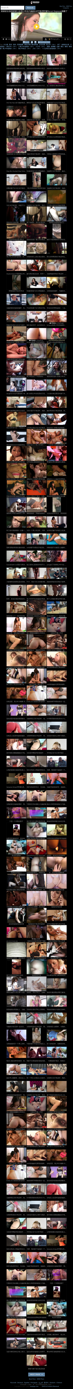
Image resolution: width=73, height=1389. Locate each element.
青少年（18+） (51, 44)
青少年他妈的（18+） (10, 48)
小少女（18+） (41, 46)
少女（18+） (37, 48)
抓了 (58, 44)
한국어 (46, 1382)
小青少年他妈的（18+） (26, 46)
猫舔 (48, 46)
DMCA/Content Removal (50, 1386)
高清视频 (20, 44)
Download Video (45, 42)
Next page (35, 1374)
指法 (14, 44)
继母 (66, 46)
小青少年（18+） (11, 46)
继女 (62, 46)
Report (27, 42)
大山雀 (5, 44)
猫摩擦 (53, 46)
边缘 (58, 46)
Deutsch (20, 1382)
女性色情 (42, 44)
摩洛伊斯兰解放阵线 (31, 44)
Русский (13, 1382)
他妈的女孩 (65, 44)
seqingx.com (34, 1386)
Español (26, 1382)
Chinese (59, 1382)
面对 (10, 44)
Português (34, 1382)
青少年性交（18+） (25, 48)
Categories (66, 8)
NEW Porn (69, 6)
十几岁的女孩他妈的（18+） (52, 48)
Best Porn (62, 6)
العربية (41, 1382)
